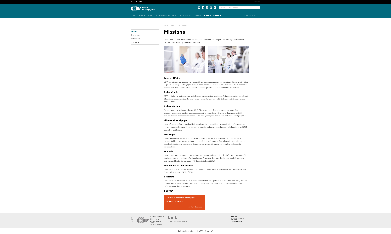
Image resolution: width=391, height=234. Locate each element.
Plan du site (234, 219)
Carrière (197, 16)
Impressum (234, 216)
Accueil (166, 26)
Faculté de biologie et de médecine (177, 221)
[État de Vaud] (132, 219)
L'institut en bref (212, 16)
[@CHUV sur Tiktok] (214, 8)
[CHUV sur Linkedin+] (199, 7)
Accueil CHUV (136, 2)
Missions (134, 31)
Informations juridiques (237, 218)
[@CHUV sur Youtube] (211, 7)
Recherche (184, 16)
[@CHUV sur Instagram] (207, 7)
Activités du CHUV (248, 16)
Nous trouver (135, 42)
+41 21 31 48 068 (176, 201)
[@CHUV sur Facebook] (203, 7)
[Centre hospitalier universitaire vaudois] (143, 220)
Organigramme (135, 35)
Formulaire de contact (195, 207)
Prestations (138, 16)
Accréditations (135, 38)
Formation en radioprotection (161, 16)
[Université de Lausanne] (177, 217)
